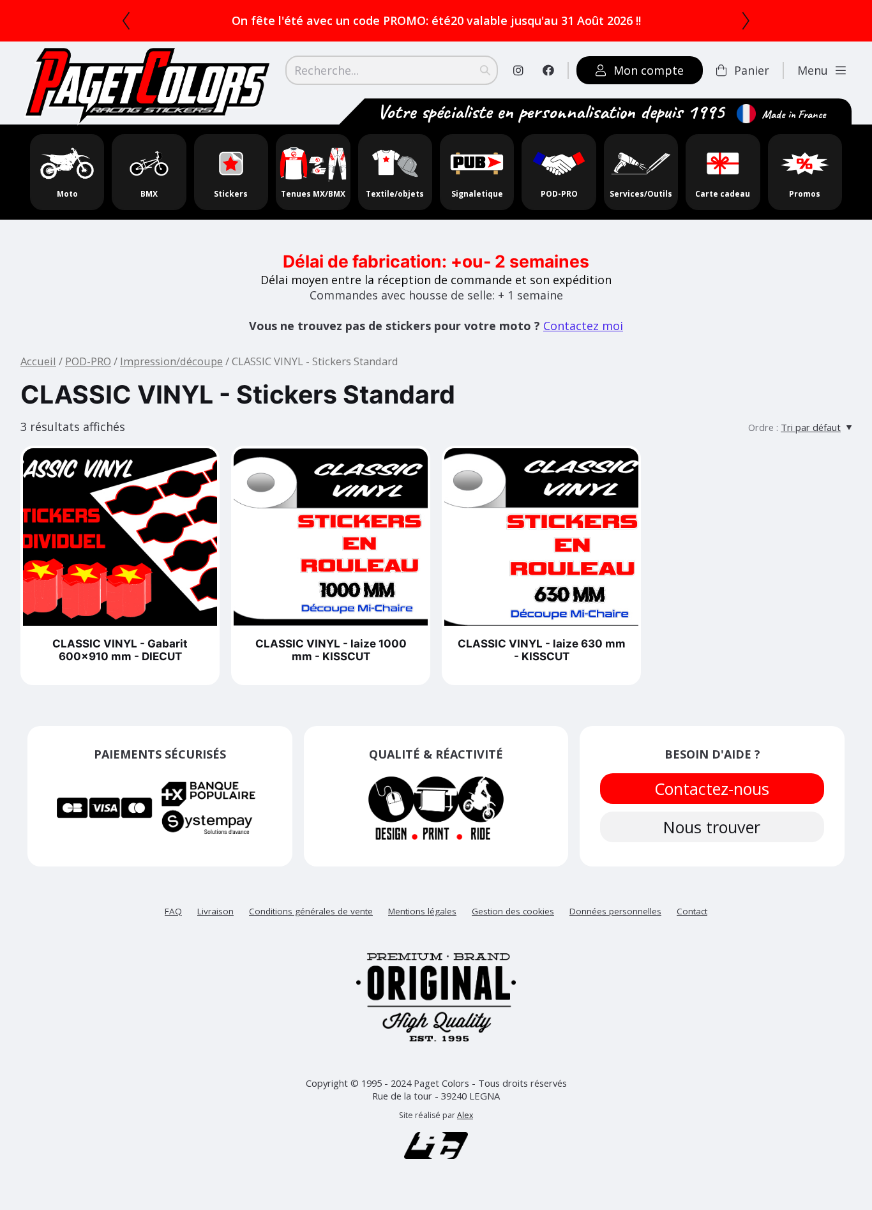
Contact (692, 911)
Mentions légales (422, 911)
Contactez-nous (712, 788)
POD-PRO (88, 361)
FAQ (173, 911)
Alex (465, 1115)
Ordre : (763, 427)
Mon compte (648, 70)
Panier (751, 70)
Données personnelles (615, 911)
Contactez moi (583, 325)
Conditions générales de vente (311, 911)
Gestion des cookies (513, 911)
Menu (812, 70)
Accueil (38, 361)
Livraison (215, 911)
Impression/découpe (171, 361)
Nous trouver (712, 827)
